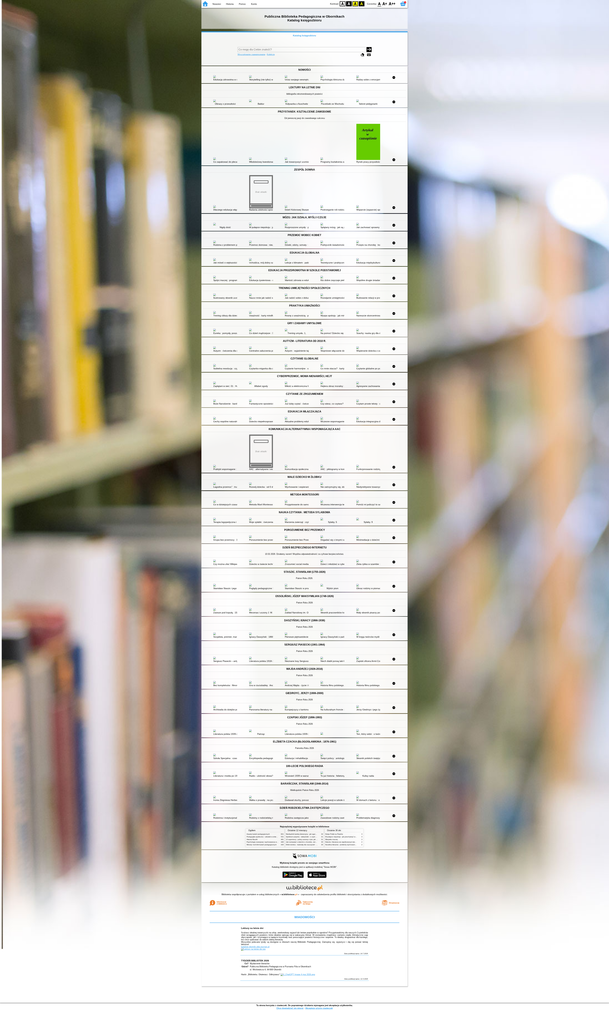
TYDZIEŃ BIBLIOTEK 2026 (255, 960)
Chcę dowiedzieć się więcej (289, 1008)
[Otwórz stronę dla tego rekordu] (226, 76)
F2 (392, 3)
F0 (379, 3)
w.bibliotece (289, 894)
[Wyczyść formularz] (362, 55)
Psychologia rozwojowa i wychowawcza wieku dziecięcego (268, 842)
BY (361, 3)
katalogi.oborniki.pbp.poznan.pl (255, 947)
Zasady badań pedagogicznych (258, 834)
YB (355, 3)
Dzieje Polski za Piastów (334, 834)
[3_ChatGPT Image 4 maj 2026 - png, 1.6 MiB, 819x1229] (298, 974)
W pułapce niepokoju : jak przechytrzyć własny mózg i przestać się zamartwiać (353, 837)
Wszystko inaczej (331, 839)
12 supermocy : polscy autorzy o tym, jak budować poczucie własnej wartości (314, 839)
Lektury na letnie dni (252, 928)
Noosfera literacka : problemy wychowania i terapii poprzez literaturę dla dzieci (353, 845)
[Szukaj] (369, 49)
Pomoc (242, 4)
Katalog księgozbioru (304, 35)
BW (349, 3)
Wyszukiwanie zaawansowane (251, 54)
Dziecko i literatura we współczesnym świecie (341, 842)
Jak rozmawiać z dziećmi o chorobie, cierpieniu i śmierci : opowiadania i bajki (313, 842)
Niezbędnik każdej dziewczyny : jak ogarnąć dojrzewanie (306, 834)
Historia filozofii (252, 839)
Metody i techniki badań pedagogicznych (262, 845)
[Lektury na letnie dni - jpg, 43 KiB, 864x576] (253, 949)
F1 (384, 3)
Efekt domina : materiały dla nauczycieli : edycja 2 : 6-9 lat (307, 845)
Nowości (217, 4)
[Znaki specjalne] (368, 55)
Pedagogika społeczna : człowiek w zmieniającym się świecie (269, 837)
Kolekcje (271, 54)
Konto (254, 4)
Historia (230, 4)
